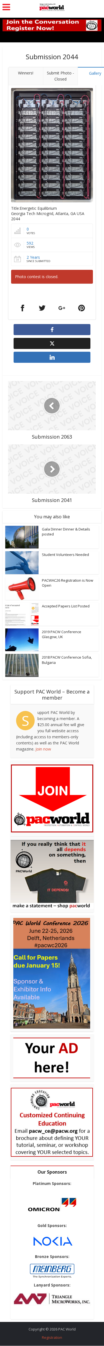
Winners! (25, 73)
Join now (43, 749)
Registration (52, 1337)
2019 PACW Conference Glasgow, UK (61, 634)
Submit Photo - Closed (60, 76)
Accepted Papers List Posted (66, 606)
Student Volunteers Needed (65, 554)
